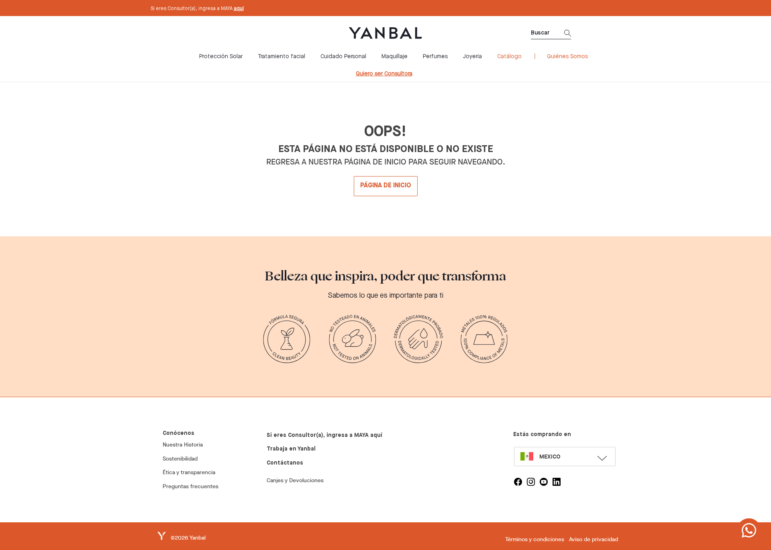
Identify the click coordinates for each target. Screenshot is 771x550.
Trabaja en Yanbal (291, 449)
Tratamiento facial (281, 56)
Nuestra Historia (183, 445)
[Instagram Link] (531, 482)
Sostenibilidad (180, 459)
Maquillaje (394, 56)
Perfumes (435, 56)
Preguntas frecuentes (190, 486)
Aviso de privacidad (593, 539)
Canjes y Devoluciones (295, 480)
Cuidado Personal (343, 56)
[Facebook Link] (518, 482)
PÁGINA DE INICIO (385, 186)
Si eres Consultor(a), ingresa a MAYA (197, 8)
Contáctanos (285, 463)
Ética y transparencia (189, 472)
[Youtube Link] (544, 482)
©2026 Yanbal (188, 538)
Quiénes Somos (567, 56)
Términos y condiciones (534, 539)
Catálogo (509, 56)
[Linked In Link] (556, 482)
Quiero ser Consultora (384, 74)
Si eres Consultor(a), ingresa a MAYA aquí (324, 435)
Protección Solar (221, 56)
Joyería (472, 56)
